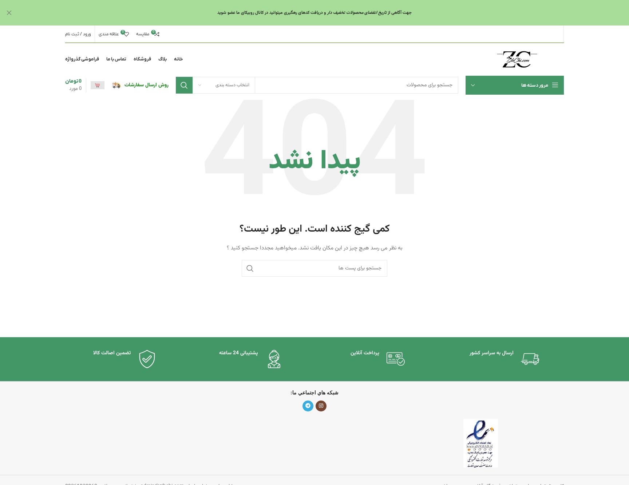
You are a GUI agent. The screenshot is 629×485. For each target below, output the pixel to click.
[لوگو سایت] (517, 60)
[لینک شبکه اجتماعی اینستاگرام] (321, 406)
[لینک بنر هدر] (325, 12)
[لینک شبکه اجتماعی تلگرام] (307, 406)
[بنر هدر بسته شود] (9, 12)
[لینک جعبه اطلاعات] (140, 85)
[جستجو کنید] (184, 85)
